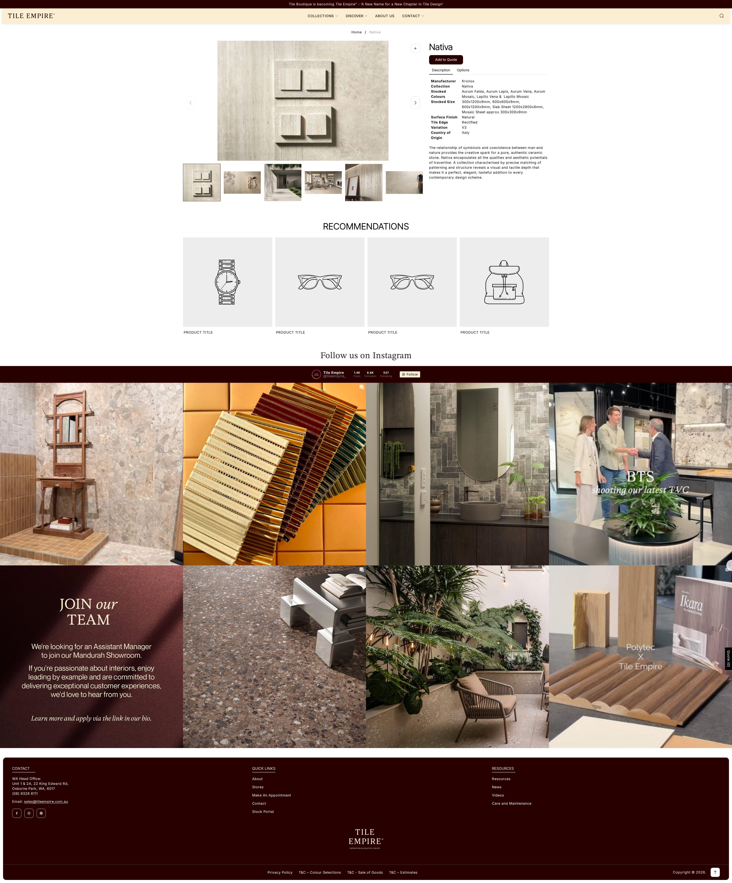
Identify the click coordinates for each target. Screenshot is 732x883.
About (257, 779)
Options (463, 70)
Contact (259, 803)
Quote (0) (729, 658)
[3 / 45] (283, 182)
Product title (198, 332)
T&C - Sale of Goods (365, 872)
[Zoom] (415, 48)
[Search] (722, 16)
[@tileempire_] (316, 374)
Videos (498, 795)
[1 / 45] (202, 182)
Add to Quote (446, 60)
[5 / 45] (364, 182)
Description (441, 70)
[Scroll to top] (715, 872)
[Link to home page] (366, 839)
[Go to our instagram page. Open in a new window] (29, 813)
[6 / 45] (404, 182)
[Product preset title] (227, 282)
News (497, 787)
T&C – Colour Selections (320, 872)
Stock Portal (263, 812)
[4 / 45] (323, 182)
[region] (366, 4)
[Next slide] (415, 103)
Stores (258, 787)
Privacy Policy (280, 872)
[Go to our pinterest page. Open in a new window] (41, 813)
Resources (501, 779)
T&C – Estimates (403, 872)
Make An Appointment (271, 795)
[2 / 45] (242, 182)
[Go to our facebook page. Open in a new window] (16, 813)
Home (357, 32)
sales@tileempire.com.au (46, 802)
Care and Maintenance (511, 803)
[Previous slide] (190, 103)
